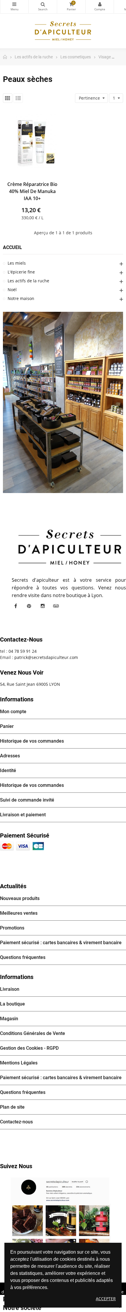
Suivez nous (16, 1166)
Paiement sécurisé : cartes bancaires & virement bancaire (61, 942)
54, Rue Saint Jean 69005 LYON (30, 684)
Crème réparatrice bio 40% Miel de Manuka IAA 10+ (32, 191)
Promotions (12, 928)
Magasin (9, 1018)
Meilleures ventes (19, 913)
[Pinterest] (29, 606)
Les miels (17, 263)
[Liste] (18, 98)
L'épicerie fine (21, 272)
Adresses (10, 756)
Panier (7, 726)
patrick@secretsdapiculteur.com (46, 657)
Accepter (106, 1298)
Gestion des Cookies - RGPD (29, 1048)
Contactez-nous (16, 1122)
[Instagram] (42, 606)
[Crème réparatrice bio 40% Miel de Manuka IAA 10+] (32, 141)
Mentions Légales (19, 1063)
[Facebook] (15, 606)
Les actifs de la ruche (28, 281)
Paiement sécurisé (24, 835)
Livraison (9, 989)
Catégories (14, 6)
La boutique (12, 1004)
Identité (8, 770)
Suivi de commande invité (27, 800)
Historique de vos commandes (32, 741)
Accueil (12, 247)
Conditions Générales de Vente (32, 1033)
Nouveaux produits (20, 898)
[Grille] (7, 98)
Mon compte (99, 6)
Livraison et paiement (23, 814)
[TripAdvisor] (56, 606)
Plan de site (12, 1107)
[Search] (42, 6)
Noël (12, 289)
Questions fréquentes (22, 957)
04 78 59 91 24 (22, 651)
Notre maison (21, 298)
